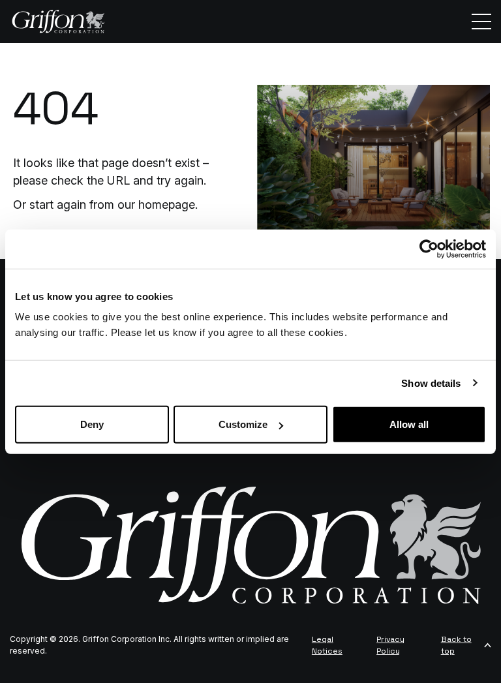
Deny (92, 424)
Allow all (409, 424)
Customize (243, 424)
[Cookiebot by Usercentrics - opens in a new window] (429, 248)
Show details (431, 382)
